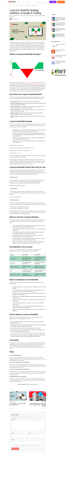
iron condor (14, 249)
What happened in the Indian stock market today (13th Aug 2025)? (38, 405)
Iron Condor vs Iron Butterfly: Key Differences (18, 404)
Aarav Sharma (15, 18)
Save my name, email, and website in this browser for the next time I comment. (25, 445)
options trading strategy (27, 82)
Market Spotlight (43, 401)
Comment (13, 419)
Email (29, 433)
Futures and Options (12, 401)
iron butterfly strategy (39, 84)
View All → (64, 14)
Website (12, 439)
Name (12, 433)
